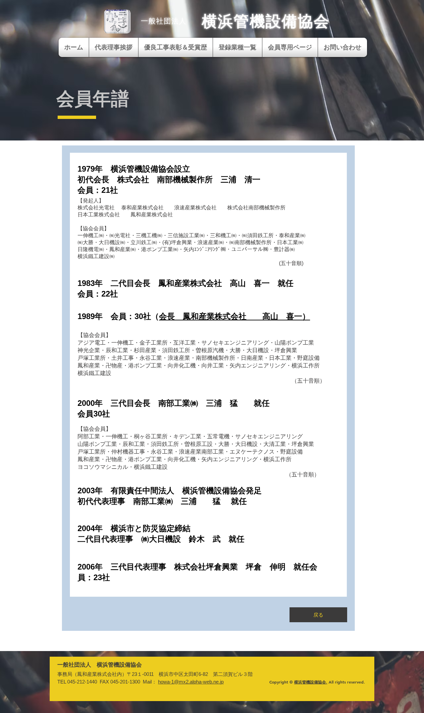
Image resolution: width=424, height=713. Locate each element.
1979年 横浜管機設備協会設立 (134, 168)
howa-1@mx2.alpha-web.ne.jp (191, 682)
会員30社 (94, 413)
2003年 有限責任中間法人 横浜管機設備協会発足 (170, 490)
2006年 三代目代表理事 (126, 566)
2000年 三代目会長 (118, 403)
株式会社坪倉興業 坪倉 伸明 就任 (241, 566)
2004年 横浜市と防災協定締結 (134, 528)
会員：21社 (98, 190)
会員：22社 (98, 293)
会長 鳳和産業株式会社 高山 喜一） (234, 316)
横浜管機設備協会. (310, 682)
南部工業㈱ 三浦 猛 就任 (218, 403)
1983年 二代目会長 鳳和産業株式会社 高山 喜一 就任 (185, 283)
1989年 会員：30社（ (118, 316)
